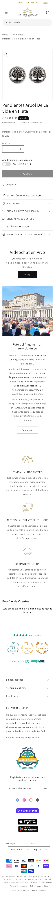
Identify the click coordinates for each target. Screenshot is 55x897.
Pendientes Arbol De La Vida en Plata (21, 38)
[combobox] (27, 22)
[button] (6, 12)
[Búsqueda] (6, 22)
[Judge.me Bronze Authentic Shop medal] (34, 648)
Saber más (27, 430)
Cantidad (6, 143)
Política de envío (39, 890)
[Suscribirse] (45, 788)
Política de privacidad (39, 886)
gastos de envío (10, 122)
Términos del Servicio (20, 890)
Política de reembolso (18, 886)
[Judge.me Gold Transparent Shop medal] (19, 648)
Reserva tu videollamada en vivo (23, 737)
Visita (27, 274)
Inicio (5, 34)
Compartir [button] (11, 184)
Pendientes (17, 34)
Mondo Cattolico (15, 876)
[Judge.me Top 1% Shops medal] (48, 648)
